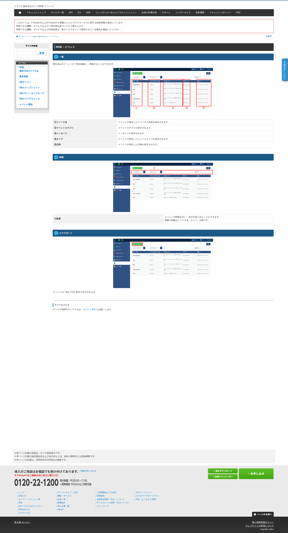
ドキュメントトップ (36, 12)
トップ (21, 492)
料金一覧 (62, 499)
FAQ (238, 12)
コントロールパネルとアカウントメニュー (116, 12)
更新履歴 (200, 12)
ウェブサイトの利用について (260, 525)
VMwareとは (24, 509)
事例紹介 (62, 503)
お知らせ (22, 496)
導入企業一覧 (64, 506)
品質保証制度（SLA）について (110, 499)
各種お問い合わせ (88, 471)
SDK (88, 12)
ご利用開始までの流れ (107, 492)
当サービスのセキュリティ (30, 506)
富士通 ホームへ (22, 522)
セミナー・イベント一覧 (29, 499)
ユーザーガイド (183, 12)
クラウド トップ (25, 36)
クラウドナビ (24, 513)
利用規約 (101, 496)
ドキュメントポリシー (220, 12)
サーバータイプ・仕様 (68, 492)
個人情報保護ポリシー (263, 522)
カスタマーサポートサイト (148, 496)
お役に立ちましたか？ (285, 69)
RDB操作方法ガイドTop (29, 69)
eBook (60, 509)
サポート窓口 (89, 309)
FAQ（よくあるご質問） (147, 499)
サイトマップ (103, 506)
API (71, 12)
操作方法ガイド (44, 36)
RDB (34, 36)
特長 (20, 503)
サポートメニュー (144, 492)
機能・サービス (65, 496)
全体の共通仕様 (149, 12)
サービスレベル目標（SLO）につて (113, 503)
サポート (166, 12)
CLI (79, 12)
